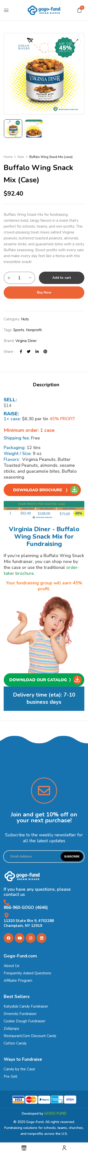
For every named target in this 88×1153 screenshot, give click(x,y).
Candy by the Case (19, 1069)
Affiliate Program (18, 980)
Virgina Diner (26, 340)
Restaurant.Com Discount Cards (30, 1035)
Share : (9, 351)
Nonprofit (34, 329)
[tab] (45, 385)
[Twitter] (29, 351)
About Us (11, 965)
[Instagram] (30, 938)
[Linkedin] (41, 938)
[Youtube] (19, 938)
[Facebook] (21, 351)
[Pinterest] (45, 351)
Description (46, 384)
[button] (79, 10)
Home (8, 157)
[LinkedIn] (37, 351)
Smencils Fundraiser (20, 1013)
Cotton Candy (15, 1043)
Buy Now (44, 292)
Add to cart (61, 277)
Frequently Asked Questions (27, 973)
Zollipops (11, 1028)
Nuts (21, 157)
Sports (18, 329)
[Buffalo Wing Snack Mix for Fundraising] (13, 128)
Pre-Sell (10, 1076)
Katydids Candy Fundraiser (26, 1006)
